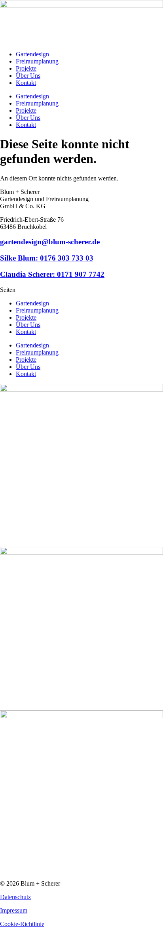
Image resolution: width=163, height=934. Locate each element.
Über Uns (28, 75)
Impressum (13, 910)
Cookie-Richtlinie (22, 924)
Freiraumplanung (37, 61)
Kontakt (26, 82)
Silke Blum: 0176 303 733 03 (46, 258)
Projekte (26, 68)
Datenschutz (15, 897)
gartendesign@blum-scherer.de (50, 242)
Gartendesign (32, 54)
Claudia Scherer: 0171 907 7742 (52, 274)
